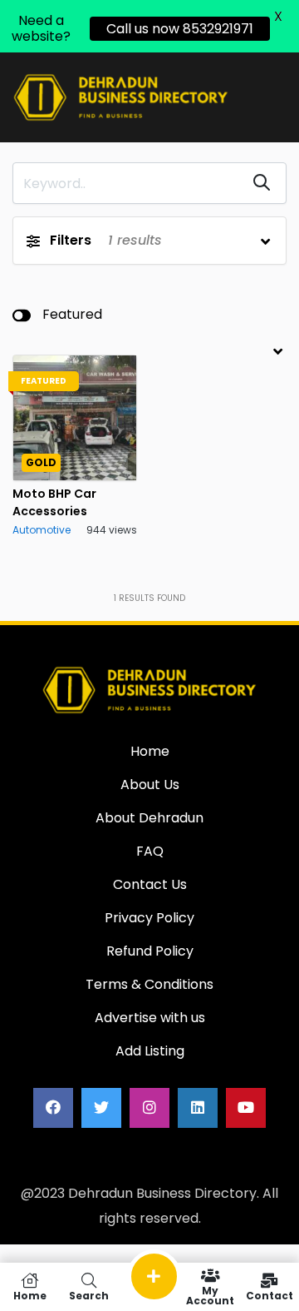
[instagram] (149, 1108)
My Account (210, 1295)
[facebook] (53, 1108)
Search (89, 1295)
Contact (269, 1295)
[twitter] (101, 1108)
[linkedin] (198, 1108)
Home (30, 1295)
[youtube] (246, 1108)
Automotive (41, 530)
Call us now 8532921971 (179, 28)
